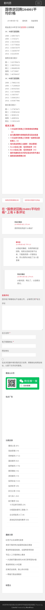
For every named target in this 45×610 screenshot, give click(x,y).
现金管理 (34, 21)
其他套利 (11, 476)
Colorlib (14, 607)
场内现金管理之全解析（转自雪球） (24, 144)
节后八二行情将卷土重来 (15, 554)
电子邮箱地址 (8, 342)
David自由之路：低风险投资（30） (23, 147)
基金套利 (11, 461)
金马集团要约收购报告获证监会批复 (24, 135)
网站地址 (5, 350)
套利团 (7, 3)
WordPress (30, 607)
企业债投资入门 (16, 514)
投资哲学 (11, 486)
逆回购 (23, 27)
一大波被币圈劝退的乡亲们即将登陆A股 (21, 559)
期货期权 (11, 471)
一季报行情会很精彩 (14, 574)
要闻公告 (11, 445)
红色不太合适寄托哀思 (14, 540)
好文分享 (11, 491)
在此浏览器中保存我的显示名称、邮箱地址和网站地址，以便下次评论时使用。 (22, 364)
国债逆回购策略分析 (18, 156)
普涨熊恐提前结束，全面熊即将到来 (20, 550)
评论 (3, 303)
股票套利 (11, 466)
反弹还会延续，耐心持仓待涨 (17, 569)
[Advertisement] (24, 175)
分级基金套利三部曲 (17, 509)
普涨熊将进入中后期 (14, 564)
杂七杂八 (11, 496)
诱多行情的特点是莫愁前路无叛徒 (19, 545)
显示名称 (6, 333)
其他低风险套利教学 (17, 520)
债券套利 (11, 456)
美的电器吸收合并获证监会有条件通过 (25, 153)
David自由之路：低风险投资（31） (23, 150)
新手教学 (11, 501)
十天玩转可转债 (16, 504)
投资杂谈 (11, 481)
